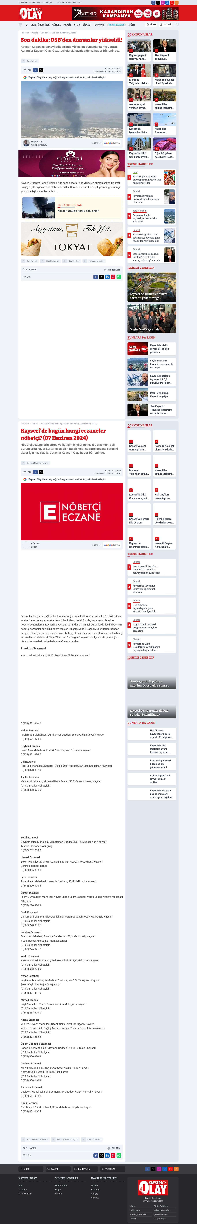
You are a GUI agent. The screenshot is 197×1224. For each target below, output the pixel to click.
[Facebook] (153, 3)
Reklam (36, 2)
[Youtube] (172, 3)
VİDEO (153, 24)
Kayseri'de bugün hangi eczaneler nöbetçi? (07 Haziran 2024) (69, 423)
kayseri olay (74, 261)
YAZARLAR (110, 1169)
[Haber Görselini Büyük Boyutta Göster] (72, 109)
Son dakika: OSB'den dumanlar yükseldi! (59, 33)
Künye (24, 2)
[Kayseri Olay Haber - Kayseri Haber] (153, 1187)
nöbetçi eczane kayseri (67, 1139)
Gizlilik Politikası (161, 1206)
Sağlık (58, 1189)
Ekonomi (99, 24)
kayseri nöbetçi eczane (37, 463)
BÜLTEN (35, 545)
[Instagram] (163, 3)
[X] (158, 3)
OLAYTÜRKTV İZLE (40, 24)
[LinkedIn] (167, 3)
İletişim (48, 2)
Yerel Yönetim (25, 1193)
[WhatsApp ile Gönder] (119, 277)
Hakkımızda (135, 1210)
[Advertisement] (72, 814)
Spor (77, 24)
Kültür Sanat (61, 1185)
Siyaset (87, 24)
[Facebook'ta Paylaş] (35, 70)
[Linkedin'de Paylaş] (107, 277)
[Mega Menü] (20, 24)
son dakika (32, 61)
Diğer (131, 24)
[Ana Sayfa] (26, 25)
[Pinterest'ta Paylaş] (113, 277)
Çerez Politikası (160, 1214)
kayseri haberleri (96, 261)
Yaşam (58, 1193)
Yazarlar (22, 1189)
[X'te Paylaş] (41, 70)
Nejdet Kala (39, 143)
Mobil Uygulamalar (138, 1214)
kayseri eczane (94, 1139)
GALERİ (167, 24)
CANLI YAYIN (84, 1169)
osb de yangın (52, 261)
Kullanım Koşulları (162, 1210)
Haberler (25, 33)
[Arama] (177, 24)
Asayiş (67, 24)
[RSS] (177, 3)
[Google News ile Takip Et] (111, 143)
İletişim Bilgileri (160, 1219)
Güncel (56, 24)
